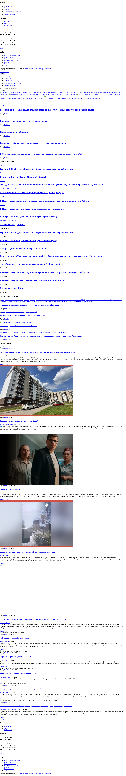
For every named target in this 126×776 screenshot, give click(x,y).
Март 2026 (7, 23)
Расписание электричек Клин (13, 13)
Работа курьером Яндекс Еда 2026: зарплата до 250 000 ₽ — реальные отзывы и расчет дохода (41, 92)
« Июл (2, 48)
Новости (6, 62)
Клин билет (7, 8)
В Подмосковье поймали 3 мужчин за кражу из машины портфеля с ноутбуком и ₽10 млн (44, 201)
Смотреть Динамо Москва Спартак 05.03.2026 (23, 177)
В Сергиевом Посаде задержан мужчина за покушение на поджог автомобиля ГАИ (74, 98)
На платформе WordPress (43, 69)
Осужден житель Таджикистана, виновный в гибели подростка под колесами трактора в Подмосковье (51, 184)
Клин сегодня (4, 72)
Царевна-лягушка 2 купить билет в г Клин (17, 657)
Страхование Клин (10, 14)
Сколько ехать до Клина (12, 224)
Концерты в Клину (10, 59)
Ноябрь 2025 (8, 25)
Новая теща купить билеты (68, 94)
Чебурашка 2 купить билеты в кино (14, 638)
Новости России (9, 64)
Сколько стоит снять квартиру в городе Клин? (23, 121)
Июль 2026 (7, 22)
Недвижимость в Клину (11, 60)
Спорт (6, 65)
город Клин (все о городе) (12, 55)
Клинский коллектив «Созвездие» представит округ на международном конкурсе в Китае (36, 706)
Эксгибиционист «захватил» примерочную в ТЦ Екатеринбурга (32, 192)
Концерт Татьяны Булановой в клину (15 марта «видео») (28, 216)
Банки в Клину (8, 6)
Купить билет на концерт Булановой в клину (18, 673)
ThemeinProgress (29, 69)
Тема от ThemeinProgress (27, 773)
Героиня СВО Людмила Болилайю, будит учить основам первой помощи (36, 169)
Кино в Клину (8, 57)
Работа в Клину (9, 9)
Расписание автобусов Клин (12, 11)
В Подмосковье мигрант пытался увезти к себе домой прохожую (32, 209)
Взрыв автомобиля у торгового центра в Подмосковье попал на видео (35, 143)
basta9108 (7, 114)
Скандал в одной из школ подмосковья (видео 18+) (20, 689)
